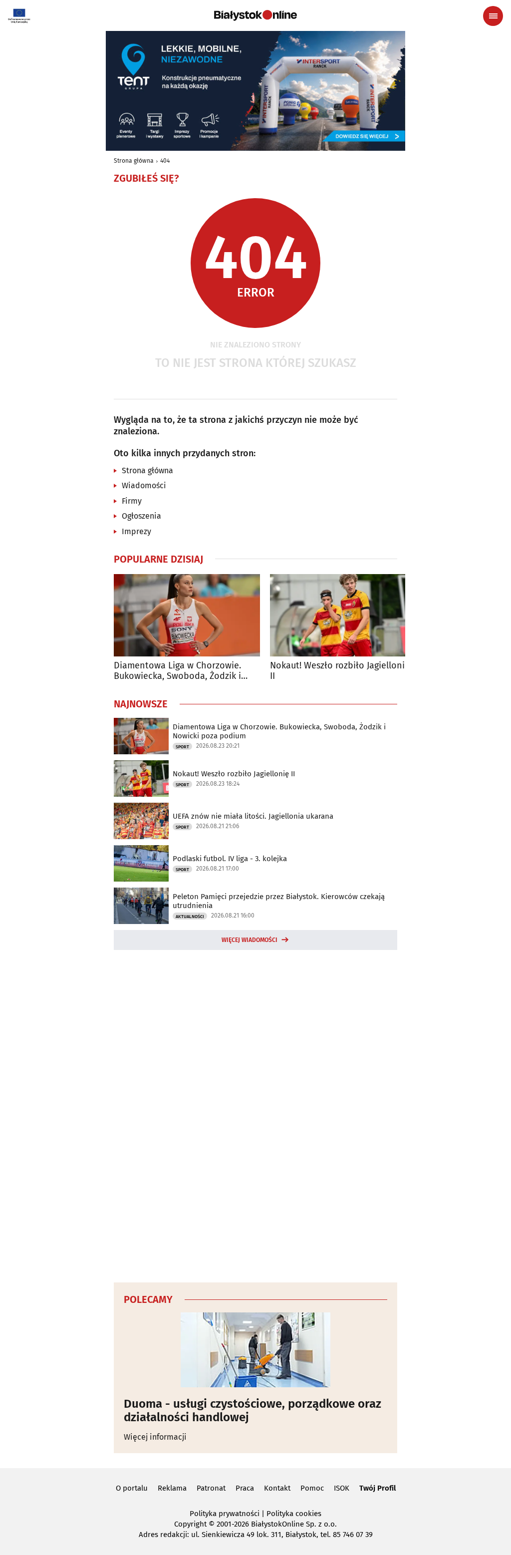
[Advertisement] (255, 1114)
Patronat (211, 1488)
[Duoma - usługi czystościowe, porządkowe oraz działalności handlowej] (255, 1349)
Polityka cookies (293, 1513)
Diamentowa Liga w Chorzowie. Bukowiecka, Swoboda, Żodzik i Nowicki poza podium (177, 671)
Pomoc (312, 1488)
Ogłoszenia (141, 516)
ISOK (341, 1488)
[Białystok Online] (255, 15)
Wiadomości (144, 485)
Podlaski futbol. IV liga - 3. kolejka (230, 858)
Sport (182, 746)
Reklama (172, 1488)
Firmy (132, 501)
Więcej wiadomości (249, 939)
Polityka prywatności (224, 1513)
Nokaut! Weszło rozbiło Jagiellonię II (340, 671)
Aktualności (190, 916)
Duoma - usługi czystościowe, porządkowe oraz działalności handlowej (252, 1410)
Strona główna (134, 160)
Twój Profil (377, 1488)
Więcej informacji (155, 1437)
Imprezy (136, 531)
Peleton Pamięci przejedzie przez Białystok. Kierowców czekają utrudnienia (279, 901)
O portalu (132, 1488)
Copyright (190, 1524)
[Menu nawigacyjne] (493, 16)
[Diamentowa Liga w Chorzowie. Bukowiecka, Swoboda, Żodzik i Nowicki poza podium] (187, 615)
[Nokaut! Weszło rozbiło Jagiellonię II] (343, 615)
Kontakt (277, 1488)
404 (165, 160)
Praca (245, 1488)
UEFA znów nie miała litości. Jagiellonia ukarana (253, 816)
